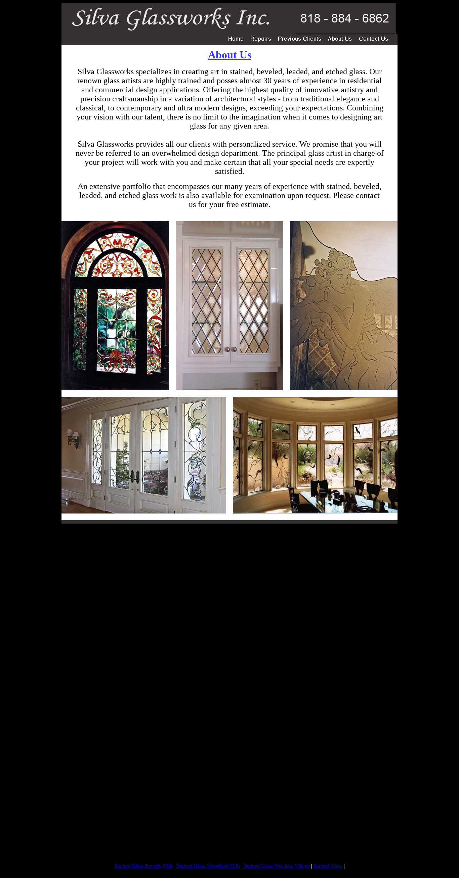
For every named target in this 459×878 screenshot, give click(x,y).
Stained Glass (328, 866)
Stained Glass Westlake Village (277, 866)
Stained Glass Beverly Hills (144, 866)
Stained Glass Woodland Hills (208, 866)
